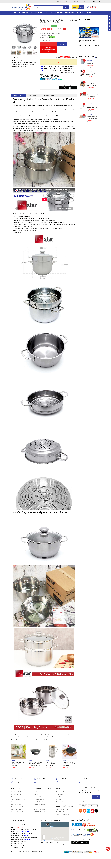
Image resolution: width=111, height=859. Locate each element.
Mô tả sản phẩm (18, 95)
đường (55, 734)
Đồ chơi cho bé (18, 778)
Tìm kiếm (22, 16)
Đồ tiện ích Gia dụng (64, 782)
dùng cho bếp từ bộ (45, 734)
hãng (22, 736)
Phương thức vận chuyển (17, 806)
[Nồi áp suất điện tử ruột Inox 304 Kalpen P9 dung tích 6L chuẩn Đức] (82, 94)
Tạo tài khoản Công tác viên (63, 811)
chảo (42, 736)
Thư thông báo (59, 799)
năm (32, 736)
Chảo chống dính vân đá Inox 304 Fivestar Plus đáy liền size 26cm (69, 764)
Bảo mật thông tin (15, 796)
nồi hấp (16, 734)
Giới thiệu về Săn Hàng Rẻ (17, 791)
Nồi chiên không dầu (87, 782)
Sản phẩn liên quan (19, 740)
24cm (64, 734)
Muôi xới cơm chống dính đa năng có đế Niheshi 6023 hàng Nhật (18, 764)
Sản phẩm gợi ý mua (41, 740)
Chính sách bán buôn (39, 796)
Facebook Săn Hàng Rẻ (18, 845)
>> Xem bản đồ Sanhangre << (19, 841)
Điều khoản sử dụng (16, 794)
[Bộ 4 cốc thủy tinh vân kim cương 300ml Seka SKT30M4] (82, 116)
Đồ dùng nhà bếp (41, 778)
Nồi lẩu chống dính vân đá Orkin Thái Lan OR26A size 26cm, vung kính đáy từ (35, 764)
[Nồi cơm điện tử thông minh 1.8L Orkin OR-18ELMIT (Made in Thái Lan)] (82, 83)
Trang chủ (14, 16)
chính (18, 736)
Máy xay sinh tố (40, 782)
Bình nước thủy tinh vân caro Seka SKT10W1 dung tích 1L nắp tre (52, 764)
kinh (72, 734)
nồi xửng (22, 734)
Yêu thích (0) (78, 1)
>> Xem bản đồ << (69, 72)
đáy (51, 734)
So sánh (69, 1)
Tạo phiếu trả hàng (60, 801)
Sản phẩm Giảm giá (38, 801)
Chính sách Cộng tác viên (62, 809)
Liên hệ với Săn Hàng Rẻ (40, 809)
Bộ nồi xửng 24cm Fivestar (20, 213)
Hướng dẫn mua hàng (39, 799)
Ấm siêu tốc (84, 778)
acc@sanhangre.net (17, 843)
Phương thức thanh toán (17, 809)
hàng (14, 736)
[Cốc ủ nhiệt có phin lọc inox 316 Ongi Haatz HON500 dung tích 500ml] (82, 61)
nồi (35, 736)
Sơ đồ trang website (38, 806)
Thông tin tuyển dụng (39, 794)
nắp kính (24, 121)
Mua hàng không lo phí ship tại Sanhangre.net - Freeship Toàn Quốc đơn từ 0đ (88, 42)
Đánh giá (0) (32, 95)
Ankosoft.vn (45, 851)
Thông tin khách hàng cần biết (18, 799)
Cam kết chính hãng (38, 791)
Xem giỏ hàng (59, 796)
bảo (28, 736)
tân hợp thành (36, 734)
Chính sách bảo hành (16, 801)
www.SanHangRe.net (18, 847)
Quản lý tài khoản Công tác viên (64, 814)
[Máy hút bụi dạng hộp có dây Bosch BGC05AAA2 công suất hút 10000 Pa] (82, 72)
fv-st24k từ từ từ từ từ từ (49, 736)
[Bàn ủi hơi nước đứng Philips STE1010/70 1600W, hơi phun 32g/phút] (82, 105)
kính (60, 734)
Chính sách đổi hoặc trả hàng (18, 811)
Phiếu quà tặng (60, 794)
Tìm (66, 7)
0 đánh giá (47, 26)
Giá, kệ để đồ (62, 778)
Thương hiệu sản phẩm (39, 804)
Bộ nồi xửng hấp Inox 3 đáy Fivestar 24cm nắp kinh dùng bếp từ (42, 16)
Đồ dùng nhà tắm (19, 782)
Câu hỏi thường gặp (16, 804)
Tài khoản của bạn (60, 791)
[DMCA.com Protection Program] (92, 829)
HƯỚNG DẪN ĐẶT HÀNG (47, 95)
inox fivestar (28, 734)
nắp (68, 734)
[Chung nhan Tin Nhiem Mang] (79, 829)
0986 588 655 (93, 8)
